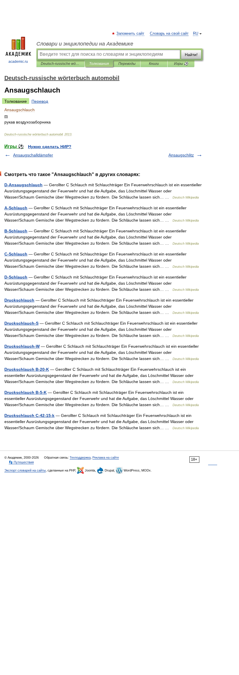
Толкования (99, 64)
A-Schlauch (15, 208)
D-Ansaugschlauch (23, 184)
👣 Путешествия (21, 462)
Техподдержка (80, 457)
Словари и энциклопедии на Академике (84, 44)
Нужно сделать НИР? (49, 146)
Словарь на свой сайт (169, 34)
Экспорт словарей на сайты (25, 470)
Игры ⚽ (181, 64)
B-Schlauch (15, 231)
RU (195, 34)
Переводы (127, 64)
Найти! (191, 54)
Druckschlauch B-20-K (26, 369)
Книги (154, 64)
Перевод (39, 101)
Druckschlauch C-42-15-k (29, 415)
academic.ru (18, 62)
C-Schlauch (15, 254)
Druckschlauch (19, 300)
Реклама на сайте (105, 457)
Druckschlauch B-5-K (25, 392)
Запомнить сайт (130, 34)
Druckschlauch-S (21, 323)
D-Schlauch (15, 277)
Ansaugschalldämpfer (33, 155)
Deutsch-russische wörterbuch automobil (60, 64)
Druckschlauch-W (22, 346)
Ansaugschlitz (181, 155)
